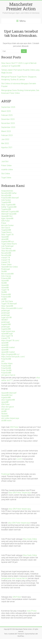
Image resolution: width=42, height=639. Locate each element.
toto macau (6, 276)
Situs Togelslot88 (8, 205)
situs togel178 (7, 336)
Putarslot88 (6, 278)
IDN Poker (5, 221)
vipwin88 (4, 239)
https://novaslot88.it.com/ (12, 308)
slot (2, 361)
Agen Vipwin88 (7, 218)
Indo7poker (6, 200)
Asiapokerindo (7, 191)
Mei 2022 (5, 143)
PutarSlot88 (6, 359)
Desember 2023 (7, 119)
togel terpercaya (8, 331)
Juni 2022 (5, 139)
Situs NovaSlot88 (8, 251)
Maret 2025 (6, 111)
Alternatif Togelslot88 (10, 211)
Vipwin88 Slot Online (9, 267)
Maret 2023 (6, 131)
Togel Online (6, 178)
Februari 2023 (7, 135)
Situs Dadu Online (30, 539)
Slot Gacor (5, 228)
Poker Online (6, 165)
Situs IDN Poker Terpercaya (19, 493)
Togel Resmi (6, 232)
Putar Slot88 (6, 370)
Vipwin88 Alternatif (8, 393)
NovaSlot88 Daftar (9, 193)
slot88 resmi (6, 420)
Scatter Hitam (7, 363)
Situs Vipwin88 (7, 306)
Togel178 (5, 290)
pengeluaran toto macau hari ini (14, 578)
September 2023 (8, 127)
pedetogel (5, 310)
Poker (3, 223)
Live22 (19, 459)
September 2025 (8, 107)
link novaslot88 (7, 274)
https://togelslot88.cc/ (10, 354)
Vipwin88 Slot (6, 216)
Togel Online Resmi (9, 244)
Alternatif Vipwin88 (8, 214)
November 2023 (8, 123)
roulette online (7, 169)
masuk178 (5, 258)
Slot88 (4, 271)
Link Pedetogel (7, 246)
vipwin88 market (8, 347)
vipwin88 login (7, 334)
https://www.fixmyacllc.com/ (13, 357)
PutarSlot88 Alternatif (10, 198)
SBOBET (4, 320)
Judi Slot (4, 161)
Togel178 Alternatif (9, 304)
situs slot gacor (7, 407)
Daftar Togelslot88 (8, 207)
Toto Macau (6, 248)
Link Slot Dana (7, 301)
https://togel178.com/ (10, 340)
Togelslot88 (6, 202)
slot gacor (5, 409)
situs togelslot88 (8, 400)
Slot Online (5, 173)
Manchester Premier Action (21, 6)
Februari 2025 (7, 115)
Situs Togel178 (7, 234)
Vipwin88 (5, 237)
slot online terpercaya (10, 418)
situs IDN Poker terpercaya (20, 509)
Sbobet (4, 414)
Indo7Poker (32, 611)
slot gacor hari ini (8, 375)
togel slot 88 (6, 317)
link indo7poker (7, 225)
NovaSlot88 (6, 195)
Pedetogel (5, 269)
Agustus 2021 (6, 147)
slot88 (3, 299)
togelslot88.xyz (7, 241)
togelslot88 (6, 324)
